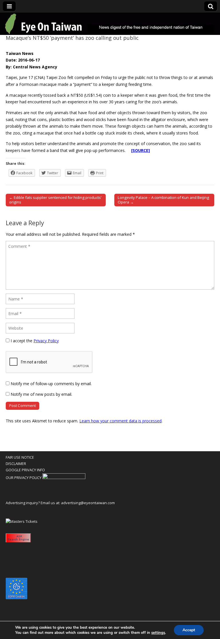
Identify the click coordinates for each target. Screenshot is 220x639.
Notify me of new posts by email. (41, 394)
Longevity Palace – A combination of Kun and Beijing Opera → (163, 200)
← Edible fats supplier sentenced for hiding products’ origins (55, 200)
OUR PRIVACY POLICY (24, 477)
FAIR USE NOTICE (20, 457)
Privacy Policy (46, 340)
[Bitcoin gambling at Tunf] (63, 477)
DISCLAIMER (16, 463)
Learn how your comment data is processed (120, 421)
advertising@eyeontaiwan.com (88, 502)
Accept (188, 630)
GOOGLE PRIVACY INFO (25, 469)
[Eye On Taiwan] (110, 24)
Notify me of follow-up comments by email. (51, 383)
